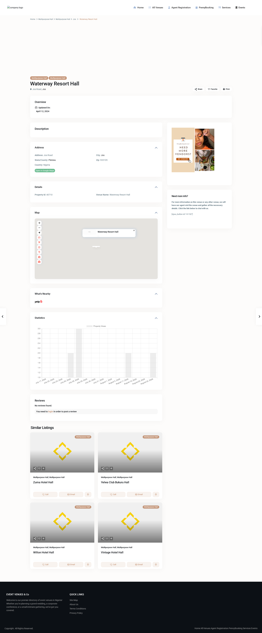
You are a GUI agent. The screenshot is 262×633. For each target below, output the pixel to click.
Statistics (40, 317)
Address (39, 147)
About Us (74, 604)
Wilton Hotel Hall (43, 552)
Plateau (52, 160)
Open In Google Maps (45, 170)
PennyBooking (206, 7)
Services (226, 7)
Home (140, 7)
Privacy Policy (76, 613)
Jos (74, 19)
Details (38, 187)
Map (37, 212)
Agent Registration (181, 7)
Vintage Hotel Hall (112, 552)
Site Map (74, 600)
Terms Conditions (78, 608)
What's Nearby (42, 293)
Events (241, 7)
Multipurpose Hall (45, 19)
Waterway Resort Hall (108, 232)
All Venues (157, 7)
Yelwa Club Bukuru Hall (115, 482)
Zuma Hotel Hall (43, 482)
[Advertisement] (131, 51)
